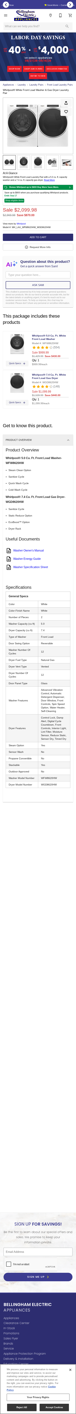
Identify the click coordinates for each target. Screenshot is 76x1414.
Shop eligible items (14, 200)
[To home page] (26, 15)
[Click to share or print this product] (66, 103)
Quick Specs (15, 363)
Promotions (11, 1333)
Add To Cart (38, 237)
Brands (8, 1344)
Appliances (8, 84)
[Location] (50, 15)
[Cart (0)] (70, 15)
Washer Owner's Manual (28, 550)
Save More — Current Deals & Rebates (39, 5)
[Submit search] (67, 26)
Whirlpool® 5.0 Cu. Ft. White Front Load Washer (49, 337)
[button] (5, 15)
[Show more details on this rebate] (70, 187)
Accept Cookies (54, 1407)
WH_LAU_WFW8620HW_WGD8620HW (31, 227)
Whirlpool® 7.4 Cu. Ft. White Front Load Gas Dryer (49, 376)
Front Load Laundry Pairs (60, 84)
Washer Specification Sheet (30, 567)
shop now (14, 69)
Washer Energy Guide (27, 558)
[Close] (70, 1370)
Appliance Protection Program (25, 1354)
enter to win (38, 76)
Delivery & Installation (18, 1359)
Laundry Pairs (36, 84)
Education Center (16, 1364)
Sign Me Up (36, 1277)
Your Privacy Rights (38, 1397)
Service (9, 1348)
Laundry (22, 84)
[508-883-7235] (60, 15)
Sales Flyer (11, 1338)
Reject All (21, 1407)
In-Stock (9, 1328)
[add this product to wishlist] (66, 111)
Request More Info (40, 247)
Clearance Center (16, 1323)
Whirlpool (21, 224)
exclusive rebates (57, 69)
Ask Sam (38, 285)
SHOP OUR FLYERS (33, 69)
